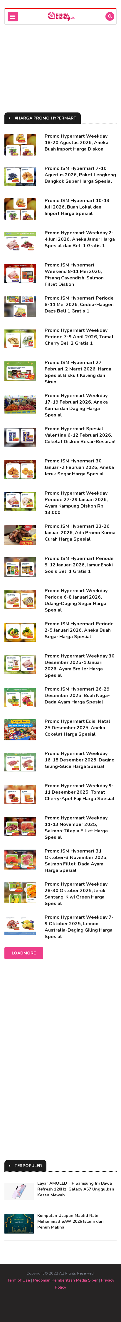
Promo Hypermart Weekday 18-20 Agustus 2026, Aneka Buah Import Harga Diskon (76, 142)
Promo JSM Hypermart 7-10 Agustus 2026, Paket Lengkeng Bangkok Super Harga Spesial (80, 175)
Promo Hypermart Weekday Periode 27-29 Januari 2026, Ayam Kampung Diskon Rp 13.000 (76, 503)
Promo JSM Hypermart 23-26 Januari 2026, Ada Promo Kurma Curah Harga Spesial (80, 532)
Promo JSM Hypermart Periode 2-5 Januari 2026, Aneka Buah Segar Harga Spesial (79, 630)
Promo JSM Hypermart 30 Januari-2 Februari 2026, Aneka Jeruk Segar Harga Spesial (79, 467)
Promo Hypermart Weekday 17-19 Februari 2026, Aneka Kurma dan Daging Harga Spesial (76, 405)
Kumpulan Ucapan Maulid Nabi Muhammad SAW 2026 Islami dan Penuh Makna (70, 1221)
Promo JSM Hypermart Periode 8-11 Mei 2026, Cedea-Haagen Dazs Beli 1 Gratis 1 (79, 304)
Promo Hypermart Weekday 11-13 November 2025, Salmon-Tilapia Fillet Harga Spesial (76, 828)
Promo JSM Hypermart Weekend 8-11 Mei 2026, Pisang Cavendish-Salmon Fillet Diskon (74, 275)
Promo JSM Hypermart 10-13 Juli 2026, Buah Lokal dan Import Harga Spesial (77, 207)
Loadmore (24, 953)
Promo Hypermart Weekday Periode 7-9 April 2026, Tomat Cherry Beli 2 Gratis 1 (79, 336)
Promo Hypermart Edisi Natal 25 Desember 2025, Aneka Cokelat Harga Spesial (77, 727)
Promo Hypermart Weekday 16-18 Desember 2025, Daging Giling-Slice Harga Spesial (80, 760)
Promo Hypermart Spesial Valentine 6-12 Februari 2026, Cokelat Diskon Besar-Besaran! (80, 435)
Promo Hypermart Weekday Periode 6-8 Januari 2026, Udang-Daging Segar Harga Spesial (76, 600)
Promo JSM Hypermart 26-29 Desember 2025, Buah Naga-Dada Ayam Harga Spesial (77, 695)
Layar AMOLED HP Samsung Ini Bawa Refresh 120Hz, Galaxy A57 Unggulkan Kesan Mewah (75, 1189)
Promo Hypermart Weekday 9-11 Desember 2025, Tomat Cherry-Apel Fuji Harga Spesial (80, 792)
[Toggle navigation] (13, 16)
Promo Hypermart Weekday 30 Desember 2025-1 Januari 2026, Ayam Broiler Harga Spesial (80, 666)
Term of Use (18, 1280)
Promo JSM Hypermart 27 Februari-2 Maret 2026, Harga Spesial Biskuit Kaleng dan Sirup (78, 372)
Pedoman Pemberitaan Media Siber (65, 1280)
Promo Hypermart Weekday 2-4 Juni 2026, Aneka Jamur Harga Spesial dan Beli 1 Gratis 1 (80, 239)
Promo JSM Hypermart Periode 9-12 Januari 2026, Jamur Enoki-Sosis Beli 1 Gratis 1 (80, 565)
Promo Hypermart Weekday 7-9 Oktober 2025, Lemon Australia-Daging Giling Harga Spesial (79, 927)
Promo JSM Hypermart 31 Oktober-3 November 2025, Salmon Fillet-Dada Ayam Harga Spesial (76, 861)
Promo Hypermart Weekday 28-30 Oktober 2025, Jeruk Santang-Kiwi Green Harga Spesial (76, 894)
